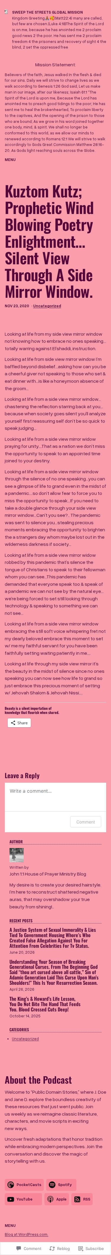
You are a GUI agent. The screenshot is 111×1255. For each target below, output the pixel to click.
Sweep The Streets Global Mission (47, 12)
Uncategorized (47, 305)
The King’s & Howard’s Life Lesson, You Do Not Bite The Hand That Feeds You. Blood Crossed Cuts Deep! (45, 1004)
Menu (10, 159)
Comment (85, 821)
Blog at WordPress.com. (26, 1234)
